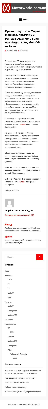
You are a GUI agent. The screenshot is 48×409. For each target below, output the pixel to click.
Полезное (9, 320)
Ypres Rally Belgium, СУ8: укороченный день (23, 392)
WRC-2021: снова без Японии (17, 382)
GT (9, 289)
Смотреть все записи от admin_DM (19, 215)
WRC (9, 298)
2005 (12, 332)
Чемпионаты (10, 324)
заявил (23, 124)
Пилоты (8, 302)
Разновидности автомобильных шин (20, 378)
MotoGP (15, 190)
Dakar (10, 279)
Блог (7, 271)
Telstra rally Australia (18, 354)
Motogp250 (12, 315)
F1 (9, 284)
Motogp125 (12, 311)
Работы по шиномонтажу (15, 387)
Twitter (21, 182)
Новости (8, 276)
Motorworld (36, 404)
